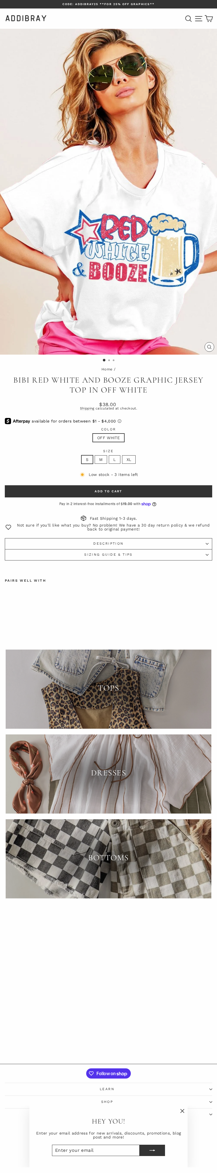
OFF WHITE (108, 437)
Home (106, 369)
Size (108, 451)
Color (108, 429)
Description (108, 543)
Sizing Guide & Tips (108, 555)
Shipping (87, 408)
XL (129, 459)
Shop (107, 1102)
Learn (107, 1089)
